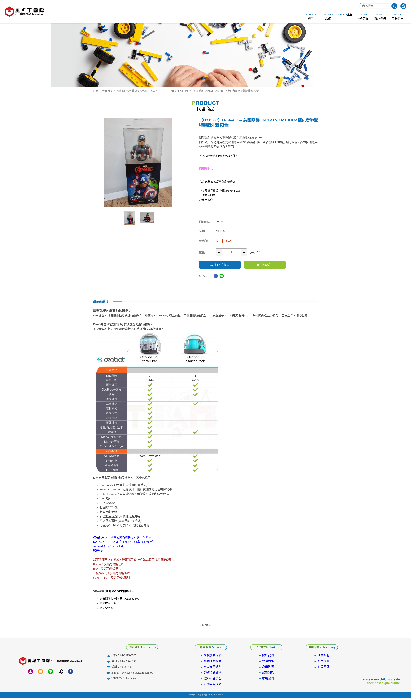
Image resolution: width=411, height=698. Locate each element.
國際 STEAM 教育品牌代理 (132, 90)
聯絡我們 (268, 678)
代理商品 (107, 90)
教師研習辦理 (212, 678)
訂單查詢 (323, 661)
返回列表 (207, 625)
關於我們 (268, 655)
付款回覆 (323, 666)
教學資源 (268, 666)
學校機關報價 (212, 655)
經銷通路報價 (212, 661)
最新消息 (268, 672)
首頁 (95, 90)
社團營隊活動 (212, 684)
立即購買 (267, 265)
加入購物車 (222, 265)
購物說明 (323, 655)
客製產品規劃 (212, 666)
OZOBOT (156, 90)
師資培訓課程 (212, 672)
